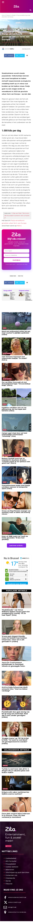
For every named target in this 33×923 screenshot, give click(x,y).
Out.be (8, 881)
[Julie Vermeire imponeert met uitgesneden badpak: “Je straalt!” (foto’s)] (16, 346)
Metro (19, 226)
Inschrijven (16, 260)
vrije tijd (20, 276)
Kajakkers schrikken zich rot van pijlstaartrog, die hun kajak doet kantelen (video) (14, 409)
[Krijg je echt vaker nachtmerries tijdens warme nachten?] (16, 783)
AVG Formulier (11, 861)
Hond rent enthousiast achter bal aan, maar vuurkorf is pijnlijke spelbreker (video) (16, 333)
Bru (12, 49)
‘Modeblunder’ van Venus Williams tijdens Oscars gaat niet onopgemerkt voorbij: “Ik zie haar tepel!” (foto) (16, 612)
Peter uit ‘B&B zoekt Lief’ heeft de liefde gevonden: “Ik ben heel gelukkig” (15, 538)
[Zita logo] (16, 6)
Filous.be (9, 884)
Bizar (4, 429)
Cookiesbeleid (11, 858)
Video (4, 328)
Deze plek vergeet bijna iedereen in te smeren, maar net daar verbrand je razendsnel (16, 815)
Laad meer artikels (16, 545)
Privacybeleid (11, 864)
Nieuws (8, 15)
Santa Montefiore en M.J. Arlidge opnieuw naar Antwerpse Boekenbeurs (28, 296)
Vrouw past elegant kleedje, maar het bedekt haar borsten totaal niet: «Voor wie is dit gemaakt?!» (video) (14, 638)
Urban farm (13, 276)
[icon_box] (15, 897)
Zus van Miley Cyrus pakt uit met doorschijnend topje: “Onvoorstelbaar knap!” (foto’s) (16, 383)
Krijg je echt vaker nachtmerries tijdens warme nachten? (15, 793)
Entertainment (7, 353)
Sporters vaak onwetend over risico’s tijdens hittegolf (12, 296)
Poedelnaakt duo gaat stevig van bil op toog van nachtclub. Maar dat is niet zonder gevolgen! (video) (15, 714)
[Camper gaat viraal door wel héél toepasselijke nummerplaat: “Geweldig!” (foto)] (16, 423)
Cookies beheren (12, 867)
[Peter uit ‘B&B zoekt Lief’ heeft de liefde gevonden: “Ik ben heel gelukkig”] (16, 526)
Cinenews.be (10, 878)
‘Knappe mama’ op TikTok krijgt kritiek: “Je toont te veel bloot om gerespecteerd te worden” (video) (15, 740)
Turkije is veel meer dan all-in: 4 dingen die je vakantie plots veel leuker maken (15, 770)
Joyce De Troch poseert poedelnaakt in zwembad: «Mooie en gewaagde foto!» (13, 664)
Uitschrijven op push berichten (17, 872)
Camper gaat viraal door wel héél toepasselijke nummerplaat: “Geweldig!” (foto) (14, 434)
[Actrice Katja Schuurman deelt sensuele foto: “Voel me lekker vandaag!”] (16, 678)
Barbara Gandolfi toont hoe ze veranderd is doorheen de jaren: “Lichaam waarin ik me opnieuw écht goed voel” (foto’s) (16, 461)
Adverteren (10, 870)
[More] (27, 55)
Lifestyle (13, 15)
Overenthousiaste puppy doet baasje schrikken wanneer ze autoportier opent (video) (16, 487)
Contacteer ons (11, 875)
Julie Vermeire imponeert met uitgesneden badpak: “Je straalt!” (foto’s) (14, 358)
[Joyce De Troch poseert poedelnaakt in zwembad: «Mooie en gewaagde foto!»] (16, 653)
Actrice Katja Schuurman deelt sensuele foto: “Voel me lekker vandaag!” (15, 689)
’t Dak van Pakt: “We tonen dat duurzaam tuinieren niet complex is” (16, 215)
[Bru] (3, 49)
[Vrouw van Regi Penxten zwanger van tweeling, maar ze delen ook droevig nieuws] (16, 500)
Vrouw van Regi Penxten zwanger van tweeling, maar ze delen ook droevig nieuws (16, 512)
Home (3, 15)
